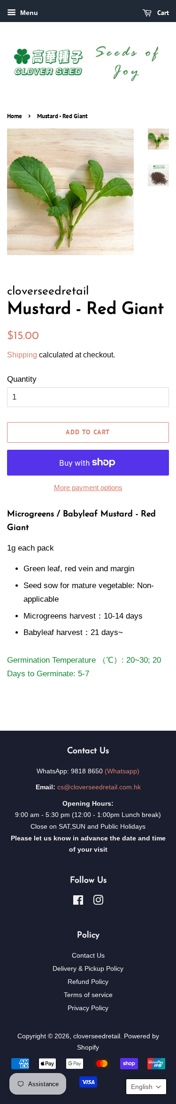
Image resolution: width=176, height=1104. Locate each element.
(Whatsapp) (122, 771)
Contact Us (88, 955)
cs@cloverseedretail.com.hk (99, 787)
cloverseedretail (96, 1036)
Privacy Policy (88, 1008)
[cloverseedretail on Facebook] (78, 902)
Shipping (22, 355)
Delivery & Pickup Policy (88, 968)
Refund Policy (88, 981)
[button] (146, 1086)
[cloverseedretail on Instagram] (98, 902)
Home (14, 116)
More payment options (88, 488)
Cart (162, 12)
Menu (28, 12)
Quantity (22, 379)
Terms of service (88, 994)
